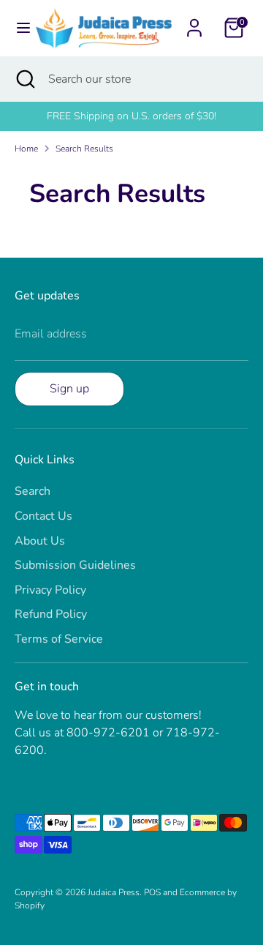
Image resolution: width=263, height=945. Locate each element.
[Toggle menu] (18, 27)
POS (152, 892)
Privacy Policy (50, 590)
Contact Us (43, 516)
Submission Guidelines (75, 565)
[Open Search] (24, 79)
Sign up (69, 389)
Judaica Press (114, 892)
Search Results (84, 148)
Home (26, 148)
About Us (40, 541)
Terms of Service (59, 639)
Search (32, 491)
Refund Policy (51, 614)
